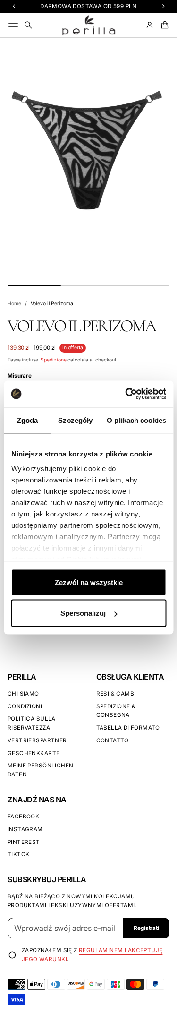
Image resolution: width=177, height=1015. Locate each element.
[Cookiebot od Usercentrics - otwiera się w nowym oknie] (126, 394)
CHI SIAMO (23, 693)
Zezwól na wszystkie (89, 582)
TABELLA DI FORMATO (128, 727)
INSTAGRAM (25, 829)
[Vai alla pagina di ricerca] (28, 25)
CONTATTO (112, 740)
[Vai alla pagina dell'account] (149, 25)
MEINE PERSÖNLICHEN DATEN (40, 770)
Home (14, 304)
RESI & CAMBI (116, 693)
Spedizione (53, 360)
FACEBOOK (23, 816)
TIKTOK (18, 854)
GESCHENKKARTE (33, 753)
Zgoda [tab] (27, 420)
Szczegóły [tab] (75, 420)
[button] (28, 25)
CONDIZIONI (25, 706)
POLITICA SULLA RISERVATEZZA (32, 723)
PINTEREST (24, 842)
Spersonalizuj (83, 613)
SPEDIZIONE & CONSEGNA (116, 711)
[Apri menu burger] (13, 25)
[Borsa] (163, 25)
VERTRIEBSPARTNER (37, 740)
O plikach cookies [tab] (136, 420)
